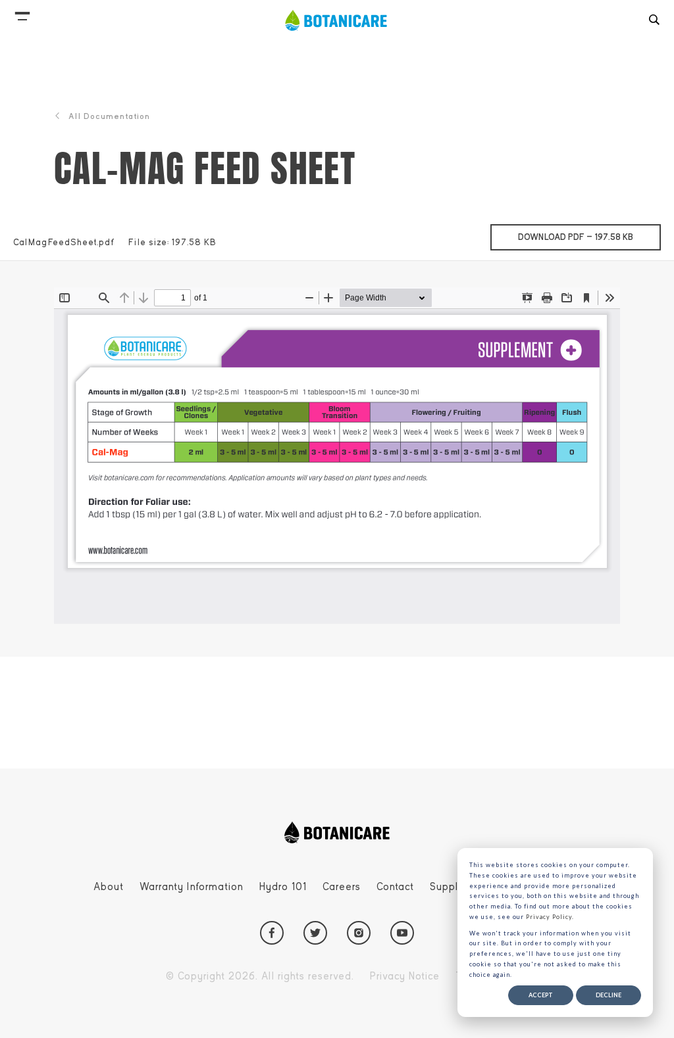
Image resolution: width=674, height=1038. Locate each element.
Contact (395, 887)
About (108, 887)
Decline (608, 995)
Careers (342, 887)
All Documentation (109, 116)
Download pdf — (589, 236)
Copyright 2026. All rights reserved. (260, 976)
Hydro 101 (283, 887)
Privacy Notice (405, 976)
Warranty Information (192, 887)
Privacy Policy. (550, 916)
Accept (541, 995)
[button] (22, 13)
